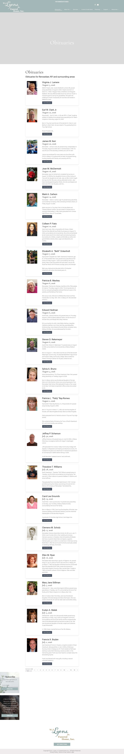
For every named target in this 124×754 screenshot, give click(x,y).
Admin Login (70, 752)
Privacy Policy (54, 752)
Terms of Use (62, 752)
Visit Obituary (47, 102)
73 (74, 670)
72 (70, 670)
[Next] (77, 670)
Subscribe (10, 689)
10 (64, 670)
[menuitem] (58, 9)
